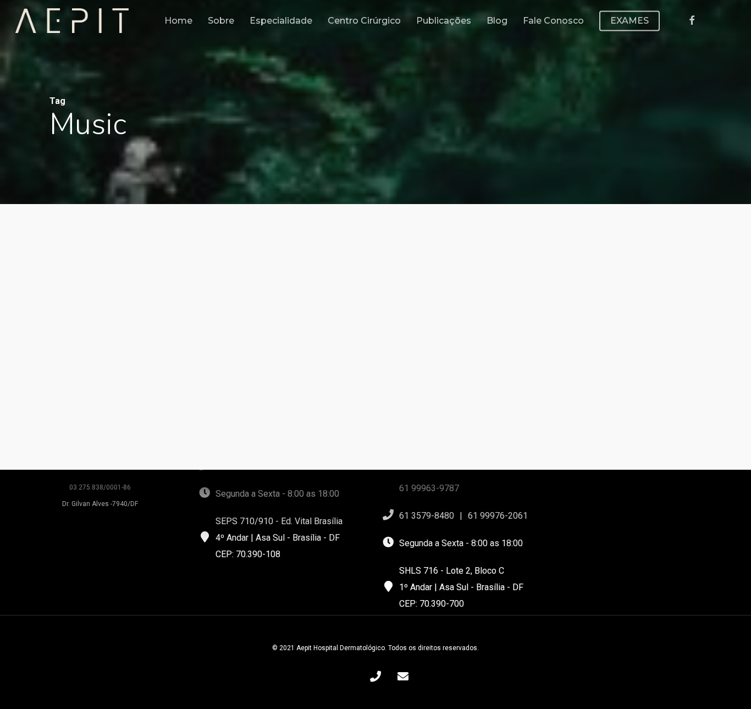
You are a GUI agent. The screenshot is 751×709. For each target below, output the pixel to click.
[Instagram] (729, 21)
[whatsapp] (348, 676)
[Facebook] (691, 21)
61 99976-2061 (498, 515)
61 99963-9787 (429, 488)
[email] (403, 676)
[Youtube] (709, 21)
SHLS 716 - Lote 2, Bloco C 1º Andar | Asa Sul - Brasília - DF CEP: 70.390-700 (461, 587)
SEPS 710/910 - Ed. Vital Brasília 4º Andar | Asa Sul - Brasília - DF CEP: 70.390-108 (279, 537)
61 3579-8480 (426, 515)
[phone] (375, 676)
